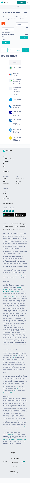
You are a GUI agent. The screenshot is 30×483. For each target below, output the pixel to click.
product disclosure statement (13, 426)
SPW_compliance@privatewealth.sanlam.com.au (14, 439)
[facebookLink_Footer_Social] (4, 211)
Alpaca (13, 296)
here (4, 346)
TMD (12, 357)
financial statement (7, 392)
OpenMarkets (6, 296)
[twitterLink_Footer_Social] (10, 211)
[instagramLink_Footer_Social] (7, 211)
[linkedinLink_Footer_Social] (13, 211)
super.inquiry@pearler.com (9, 434)
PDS (17, 355)
